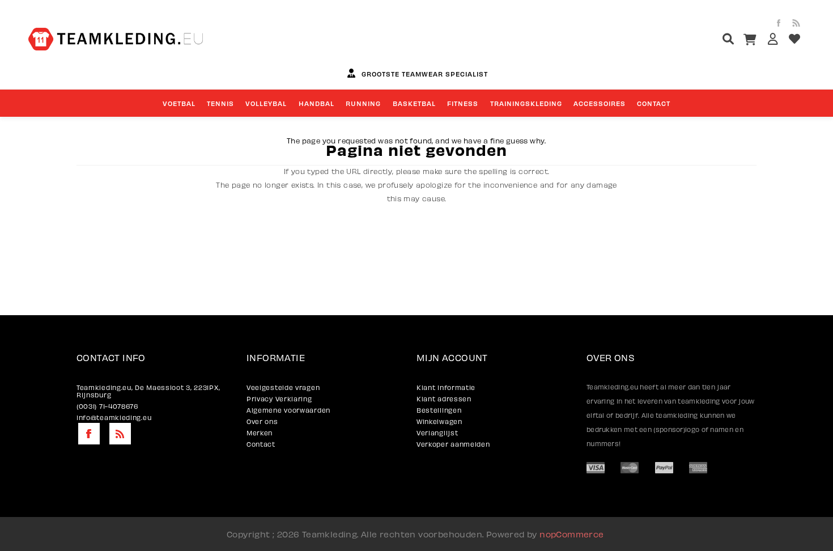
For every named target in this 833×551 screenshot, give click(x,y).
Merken (259, 432)
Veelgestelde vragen (283, 387)
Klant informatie (445, 387)
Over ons (262, 421)
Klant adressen (443, 398)
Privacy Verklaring (279, 398)
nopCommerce (571, 534)
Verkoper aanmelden (453, 444)
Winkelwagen (439, 421)
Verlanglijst (437, 432)
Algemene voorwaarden (288, 410)
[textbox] (707, 40)
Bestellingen (438, 410)
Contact (260, 444)
